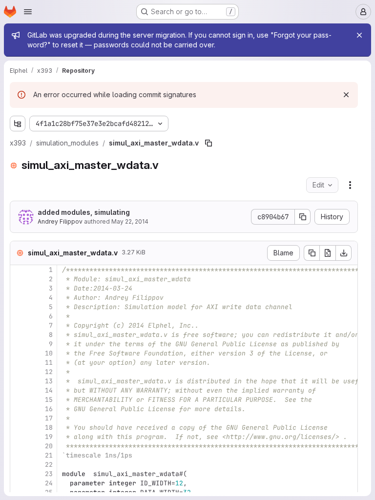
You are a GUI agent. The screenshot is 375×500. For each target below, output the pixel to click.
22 (49, 464)
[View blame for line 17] (18, 418)
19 (49, 437)
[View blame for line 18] (18, 427)
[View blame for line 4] (18, 297)
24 (49, 483)
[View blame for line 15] (18, 399)
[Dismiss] (346, 95)
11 (49, 362)
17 (49, 418)
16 (49, 409)
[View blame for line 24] (18, 483)
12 (49, 372)
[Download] (344, 253)
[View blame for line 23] (18, 474)
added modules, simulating (84, 212)
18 (49, 427)
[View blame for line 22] (18, 464)
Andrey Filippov (60, 221)
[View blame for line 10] (18, 353)
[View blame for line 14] (18, 390)
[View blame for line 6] (18, 316)
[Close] (359, 35)
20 (49, 446)
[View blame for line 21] (18, 455)
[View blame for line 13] (18, 381)
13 (49, 381)
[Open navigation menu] (28, 12)
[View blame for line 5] (18, 307)
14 (49, 390)
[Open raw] (327, 253)
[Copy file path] (208, 143)
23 (49, 474)
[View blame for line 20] (18, 446)
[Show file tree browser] (17, 123)
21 (49, 455)
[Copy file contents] (311, 253)
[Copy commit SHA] (303, 217)
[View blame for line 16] (18, 409)
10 (49, 353)
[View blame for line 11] (18, 362)
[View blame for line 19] (18, 436)
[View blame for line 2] (18, 279)
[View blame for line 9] (18, 344)
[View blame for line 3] (18, 288)
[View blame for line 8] (18, 334)
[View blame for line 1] (18, 269)
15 (49, 400)
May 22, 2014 (129, 221)
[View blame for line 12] (18, 371)
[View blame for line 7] (18, 325)
